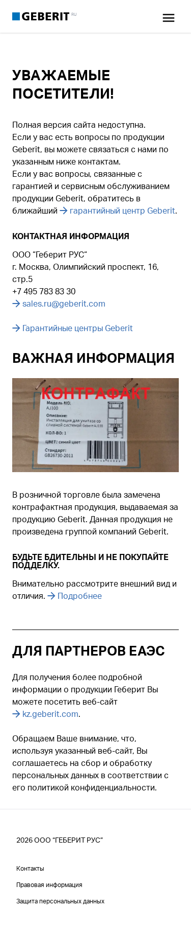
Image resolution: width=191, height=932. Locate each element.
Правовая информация (49, 885)
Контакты (30, 868)
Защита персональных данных (60, 901)
